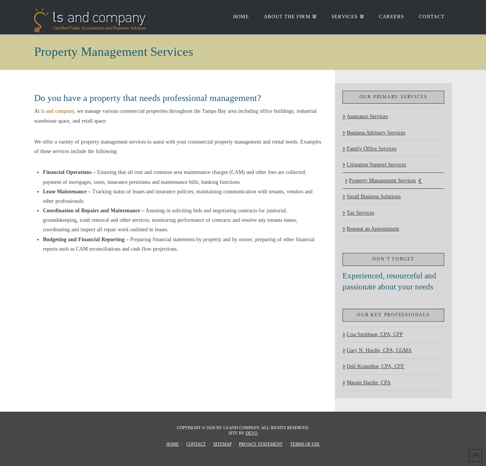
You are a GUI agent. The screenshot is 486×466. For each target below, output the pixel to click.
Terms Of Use (305, 444)
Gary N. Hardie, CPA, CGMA (379, 350)
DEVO (251, 433)
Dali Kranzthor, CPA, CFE (375, 366)
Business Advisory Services (376, 133)
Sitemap (222, 444)
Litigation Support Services (376, 164)
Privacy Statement (260, 444)
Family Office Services (371, 149)
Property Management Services (382, 180)
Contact (196, 444)
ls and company (57, 111)
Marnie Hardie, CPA (369, 382)
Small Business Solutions (374, 196)
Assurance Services (367, 116)
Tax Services (360, 213)
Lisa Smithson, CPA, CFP (375, 334)
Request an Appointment (373, 229)
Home (172, 444)
